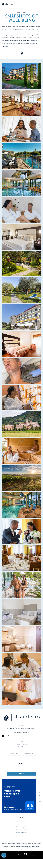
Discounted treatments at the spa (21, 824)
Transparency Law (21, 827)
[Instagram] (8, 736)
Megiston (29, 854)
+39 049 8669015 (21, 745)
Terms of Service (33, 855)
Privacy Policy (26, 855)
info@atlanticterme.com (21, 747)
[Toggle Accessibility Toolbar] (4, 855)
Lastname (29, 754)
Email (21, 763)
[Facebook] (3, 736)
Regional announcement (21, 829)
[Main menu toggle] (39, 4)
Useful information (21, 821)
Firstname (14, 754)
